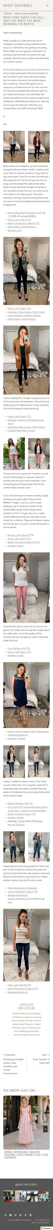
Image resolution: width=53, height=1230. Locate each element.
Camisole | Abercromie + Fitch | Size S (26, 312)
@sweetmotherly (26, 1184)
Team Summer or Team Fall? (41, 1059)
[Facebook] (10, 1215)
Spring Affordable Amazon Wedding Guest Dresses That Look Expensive (26, 1155)
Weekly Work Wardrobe (26, 14)
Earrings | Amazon (16, 739)
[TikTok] (20, 1215)
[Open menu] (47, 5)
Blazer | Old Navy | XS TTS (20, 804)
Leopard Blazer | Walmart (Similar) (24, 316)
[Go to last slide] (7, 1129)
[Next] (45, 1129)
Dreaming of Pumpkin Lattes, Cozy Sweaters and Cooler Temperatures (13, 1064)
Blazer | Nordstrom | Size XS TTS (23, 223)
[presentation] (26, 1123)
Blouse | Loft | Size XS (18, 535)
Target (21, 821)
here (10, 902)
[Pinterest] (15, 1215)
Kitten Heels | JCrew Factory (22, 227)
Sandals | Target (16, 546)
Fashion (8, 14)
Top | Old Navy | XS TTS (19, 649)
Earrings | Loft (14, 230)
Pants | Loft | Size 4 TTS (19, 220)
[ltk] (30, 1215)
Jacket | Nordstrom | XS (19, 899)
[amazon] (25, 1215)
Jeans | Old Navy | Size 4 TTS (22, 814)
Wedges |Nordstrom (18, 735)
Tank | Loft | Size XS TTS (19, 985)
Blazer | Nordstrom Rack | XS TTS (24, 542)
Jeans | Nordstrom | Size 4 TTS (23, 892)
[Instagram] (5, 1215)
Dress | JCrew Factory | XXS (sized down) (28, 732)
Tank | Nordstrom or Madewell (22, 888)
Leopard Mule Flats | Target (21, 431)
